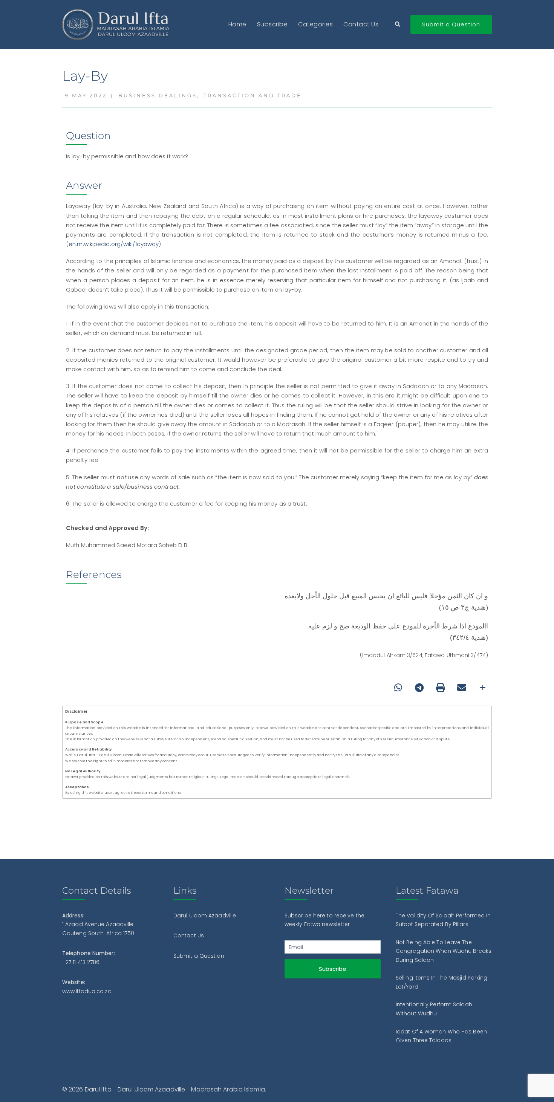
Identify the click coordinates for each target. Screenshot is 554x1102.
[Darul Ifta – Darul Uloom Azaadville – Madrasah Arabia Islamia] (117, 24)
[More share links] (483, 688)
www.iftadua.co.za (87, 991)
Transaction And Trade (253, 95)
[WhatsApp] (398, 688)
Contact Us (360, 24)
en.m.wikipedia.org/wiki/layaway (114, 244)
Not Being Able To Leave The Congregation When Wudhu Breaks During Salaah (443, 951)
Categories (315, 24)
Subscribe (272, 24)
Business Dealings (157, 95)
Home (237, 24)
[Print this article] (441, 688)
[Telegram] (419, 688)
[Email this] (462, 688)
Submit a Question (451, 24)
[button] (398, 24)
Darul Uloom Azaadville (204, 915)
